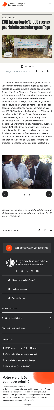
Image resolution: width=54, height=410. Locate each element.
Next (49, 194)
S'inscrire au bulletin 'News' (23, 280)
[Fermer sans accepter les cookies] (9, 408)
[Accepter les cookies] (45, 408)
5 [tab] (29, 194)
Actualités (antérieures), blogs (20, 360)
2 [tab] (24, 194)
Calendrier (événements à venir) (21, 354)
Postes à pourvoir (19, 289)
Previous (5, 194)
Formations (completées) (17, 366)
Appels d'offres (18, 298)
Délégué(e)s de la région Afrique (21, 348)
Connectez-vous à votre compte (31, 248)
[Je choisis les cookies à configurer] (27, 408)
